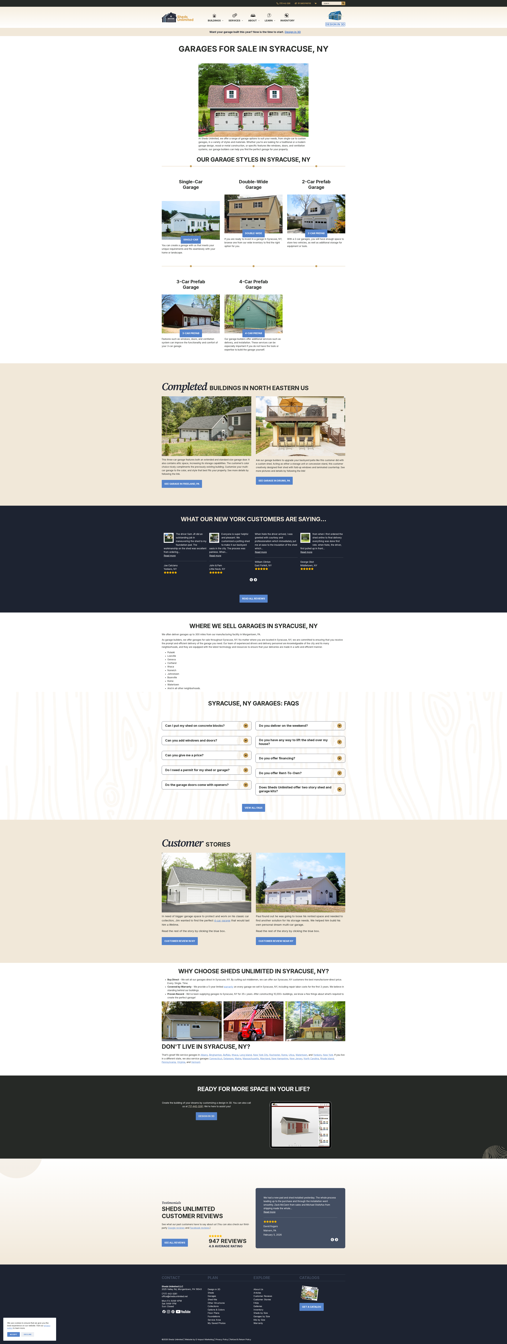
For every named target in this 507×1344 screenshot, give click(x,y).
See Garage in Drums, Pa (274, 480)
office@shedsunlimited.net (175, 1296)
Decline (27, 1334)
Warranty (258, 1323)
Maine (238, 1058)
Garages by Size (261, 1316)
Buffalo (226, 1055)
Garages (212, 1296)
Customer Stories (262, 1299)
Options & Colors (216, 1309)
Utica (291, 1055)
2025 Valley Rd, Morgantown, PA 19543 (182, 1289)
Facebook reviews (199, 1228)
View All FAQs (253, 807)
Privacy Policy (221, 1339)
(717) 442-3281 (285, 3)
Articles (257, 1292)
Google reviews (176, 1228)
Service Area (214, 1319)
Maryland (265, 1058)
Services (234, 20)
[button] (170, 552)
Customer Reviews (262, 1296)
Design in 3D (214, 1289)
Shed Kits (212, 1299)
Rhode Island (327, 1058)
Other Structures (216, 1302)
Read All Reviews (253, 598)
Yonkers (317, 1055)
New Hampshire (279, 1058)
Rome (284, 1055)
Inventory (287, 20)
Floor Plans (213, 1313)
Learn (269, 20)
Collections (213, 1306)
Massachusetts (251, 1058)
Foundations (214, 1316)
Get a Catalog (311, 1306)
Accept (13, 1334)
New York (328, 1055)
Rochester (274, 1055)
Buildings (214, 20)
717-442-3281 (195, 1110)
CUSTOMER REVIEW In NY (179, 941)
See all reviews (174, 1242)
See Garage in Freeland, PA (181, 483)
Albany (204, 1055)
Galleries (257, 1306)
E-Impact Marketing (205, 1339)
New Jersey (296, 1058)
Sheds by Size (260, 1313)
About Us (258, 1289)
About (252, 20)
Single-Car (190, 239)
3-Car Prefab (190, 333)
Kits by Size (259, 1319)
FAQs (256, 1302)
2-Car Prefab (316, 233)
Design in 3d (206, 1120)
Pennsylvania (169, 1062)
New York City (260, 1055)
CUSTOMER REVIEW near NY (276, 941)
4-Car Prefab (253, 333)
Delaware (229, 1058)
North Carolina (311, 1058)
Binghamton (215, 1055)
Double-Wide (253, 233)
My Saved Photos (304, 3)
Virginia (181, 1062)
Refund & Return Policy (240, 1339)
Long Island (246, 1055)
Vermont (195, 1062)
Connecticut (215, 1058)
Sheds (211, 1292)
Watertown (301, 1055)
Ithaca (235, 1055)
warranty (228, 986)
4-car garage (222, 920)
